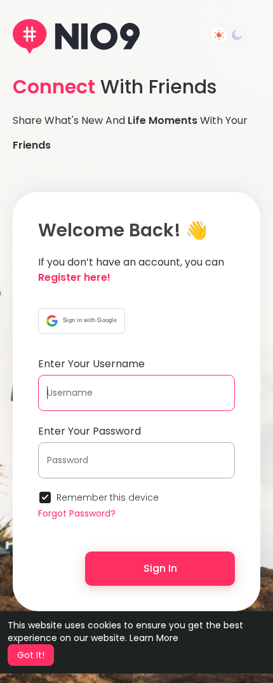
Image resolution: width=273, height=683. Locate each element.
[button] (81, 321)
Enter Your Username (91, 363)
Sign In (160, 568)
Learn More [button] (154, 638)
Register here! (74, 277)
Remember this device (108, 497)
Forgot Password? (77, 513)
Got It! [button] (30, 655)
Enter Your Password (89, 431)
